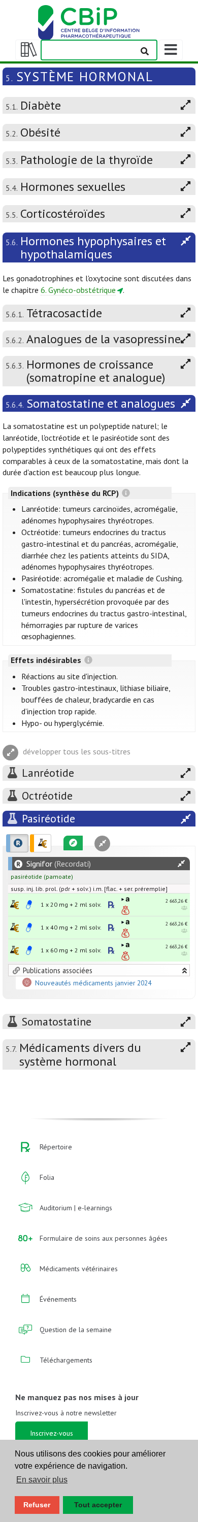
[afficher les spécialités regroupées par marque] (17, 843)
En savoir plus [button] (42, 1479)
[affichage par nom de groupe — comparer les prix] (14, 904)
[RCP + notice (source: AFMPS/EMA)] (29, 904)
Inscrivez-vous (51, 1433)
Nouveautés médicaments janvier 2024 (93, 982)
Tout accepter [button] (98, 1505)
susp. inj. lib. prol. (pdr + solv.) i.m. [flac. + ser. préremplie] (89, 888)
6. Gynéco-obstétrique (78, 290)
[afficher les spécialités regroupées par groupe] (40, 843)
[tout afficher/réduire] (181, 864)
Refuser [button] (36, 1505)
